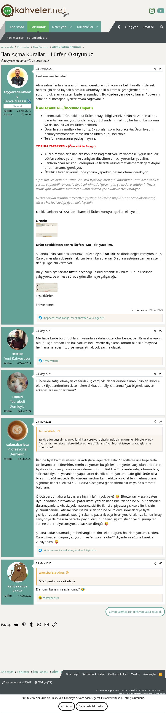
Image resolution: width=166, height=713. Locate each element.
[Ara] (162, 26)
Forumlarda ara (37, 38)
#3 (161, 374)
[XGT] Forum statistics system (142, 693)
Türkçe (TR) (44, 682)
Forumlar (38, 27)
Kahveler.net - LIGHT (18, 682)
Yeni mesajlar (15, 38)
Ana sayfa (17, 27)
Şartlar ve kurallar (93, 674)
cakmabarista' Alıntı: (51, 573)
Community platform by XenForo (130, 690)
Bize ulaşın (72, 674)
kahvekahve (17, 586)
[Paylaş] (155, 69)
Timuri (17, 397)
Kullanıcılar (85, 27)
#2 (161, 331)
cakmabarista (17, 444)
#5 (161, 563)
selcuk (17, 354)
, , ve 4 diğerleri (74, 318)
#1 (161, 69)
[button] (71, 26)
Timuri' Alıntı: (47, 431)
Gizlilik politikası (118, 674)
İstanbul (26, 114)
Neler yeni (59, 27)
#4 (161, 421)
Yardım (135, 674)
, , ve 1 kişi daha (70, 550)
